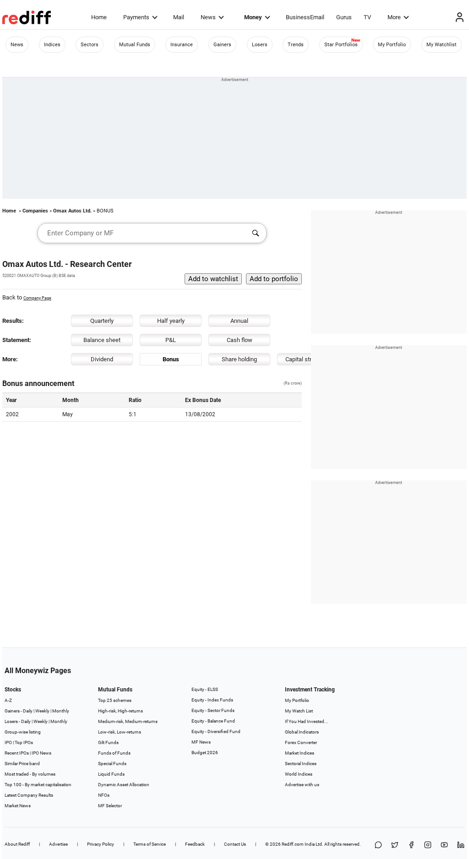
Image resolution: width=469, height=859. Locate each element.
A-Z (8, 700)
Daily (28, 711)
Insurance (181, 45)
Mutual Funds (134, 45)
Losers (259, 45)
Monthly (60, 711)
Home (99, 17)
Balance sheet (101, 340)
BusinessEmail (305, 17)
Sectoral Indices (300, 764)
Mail (178, 17)
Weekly (42, 711)
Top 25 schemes (114, 700)
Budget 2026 (204, 753)
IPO (8, 742)
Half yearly (171, 320)
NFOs (103, 795)
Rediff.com (293, 844)
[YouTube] (444, 845)
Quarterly (102, 320)
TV (367, 17)
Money (253, 17)
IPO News (41, 753)
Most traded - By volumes (30, 774)
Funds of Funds (114, 753)
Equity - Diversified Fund (215, 731)
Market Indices (299, 753)
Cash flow (239, 340)
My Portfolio (392, 45)
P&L (170, 340)
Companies (35, 211)
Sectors (89, 45)
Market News (18, 806)
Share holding (239, 359)
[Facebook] (411, 845)
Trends (296, 45)
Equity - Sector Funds (212, 710)
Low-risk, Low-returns (119, 732)
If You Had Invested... (306, 721)
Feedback (195, 844)
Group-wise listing (23, 732)
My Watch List (299, 711)
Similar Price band (22, 764)
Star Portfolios (341, 45)
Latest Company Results (29, 795)
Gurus (344, 17)
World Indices (298, 774)
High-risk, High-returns (120, 711)
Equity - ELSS (204, 689)
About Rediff (17, 844)
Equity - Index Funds (212, 700)
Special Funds (112, 764)
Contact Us (235, 844)
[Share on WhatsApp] (378, 845)
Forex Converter (301, 742)
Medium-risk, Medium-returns (128, 721)
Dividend (102, 359)
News (208, 17)
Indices (52, 45)
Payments (136, 17)
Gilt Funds (108, 742)
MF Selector (110, 806)
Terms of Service (149, 844)
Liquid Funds (111, 774)
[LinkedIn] (460, 845)
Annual (239, 320)
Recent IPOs (17, 753)
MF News (201, 742)
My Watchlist (441, 45)
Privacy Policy (100, 844)
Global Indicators (302, 732)
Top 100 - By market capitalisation (38, 785)
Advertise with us (302, 785)
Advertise (58, 844)
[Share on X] (394, 845)
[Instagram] (427, 845)
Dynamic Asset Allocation (123, 785)
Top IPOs (24, 742)
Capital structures (308, 359)
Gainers (222, 45)
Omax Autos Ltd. (72, 211)
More (394, 17)
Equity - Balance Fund (213, 721)
